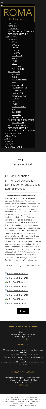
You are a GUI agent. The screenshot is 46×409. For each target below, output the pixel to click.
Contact (22, 339)
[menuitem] (10, 23)
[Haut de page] (42, 405)
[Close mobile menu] (2, 5)
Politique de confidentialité (23, 403)
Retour (23, 311)
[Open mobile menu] (2, 2)
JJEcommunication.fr (28, 405)
